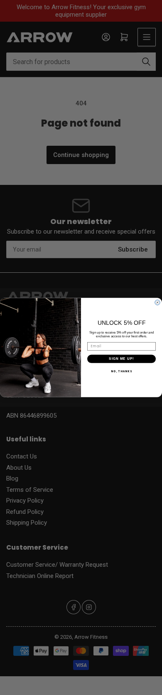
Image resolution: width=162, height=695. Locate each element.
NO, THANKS (121, 371)
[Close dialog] (157, 302)
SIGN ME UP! (121, 359)
